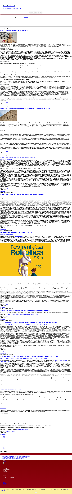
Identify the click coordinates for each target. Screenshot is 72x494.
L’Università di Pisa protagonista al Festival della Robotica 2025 (16, 232)
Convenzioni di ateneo (10, 402)
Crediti (4, 482)
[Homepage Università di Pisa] (66, 17)
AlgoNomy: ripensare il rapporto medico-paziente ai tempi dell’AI (13, 458)
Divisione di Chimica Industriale (61, 360)
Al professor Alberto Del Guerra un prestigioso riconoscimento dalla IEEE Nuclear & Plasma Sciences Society (28, 322)
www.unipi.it (26, 17)
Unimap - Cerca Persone (7, 481)
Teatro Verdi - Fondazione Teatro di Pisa (10, 389)
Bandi (7, 316)
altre (3, 351)
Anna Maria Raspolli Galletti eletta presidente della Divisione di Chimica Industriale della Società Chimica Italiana (29, 356)
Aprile (7, 226)
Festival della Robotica (19, 236)
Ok (36, 492)
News (1, 453)
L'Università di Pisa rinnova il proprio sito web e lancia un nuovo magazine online (16, 456)
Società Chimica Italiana (5, 361)
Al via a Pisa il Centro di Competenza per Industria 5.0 (14, 30)
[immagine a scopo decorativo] (8, 120)
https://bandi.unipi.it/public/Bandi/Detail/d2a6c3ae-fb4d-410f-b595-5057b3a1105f (24, 314)
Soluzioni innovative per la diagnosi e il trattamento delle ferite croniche (14, 457)
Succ (4, 448)
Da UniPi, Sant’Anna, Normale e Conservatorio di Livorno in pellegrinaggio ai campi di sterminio (25, 108)
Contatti (4, 480)
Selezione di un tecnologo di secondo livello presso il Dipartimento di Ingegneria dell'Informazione (25, 310)
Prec (4, 437)
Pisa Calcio (3, 408)
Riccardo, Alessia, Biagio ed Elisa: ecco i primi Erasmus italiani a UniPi (18, 157)
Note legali (4, 484)
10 (3, 447)
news (7, 102)
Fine (3, 449)
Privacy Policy (5, 483)
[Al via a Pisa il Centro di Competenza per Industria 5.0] (8, 42)
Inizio (4, 436)
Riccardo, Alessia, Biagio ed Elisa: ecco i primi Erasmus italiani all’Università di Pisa (22, 194)
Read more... (3, 191)
